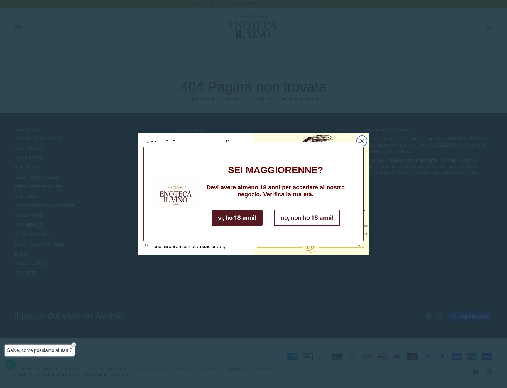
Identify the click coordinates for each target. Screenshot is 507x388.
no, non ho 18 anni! (307, 217)
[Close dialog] (362, 141)
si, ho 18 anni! (237, 217)
